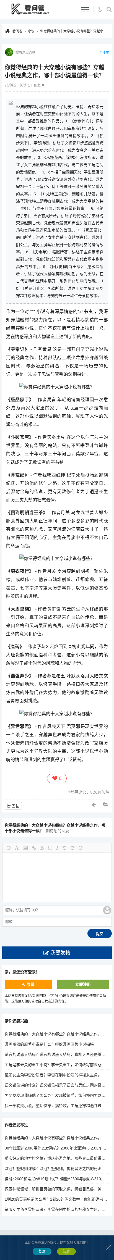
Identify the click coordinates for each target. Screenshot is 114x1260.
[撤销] (64, 848)
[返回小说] (106, 804)
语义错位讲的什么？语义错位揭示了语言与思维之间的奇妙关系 (59, 1085)
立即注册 (83, 984)
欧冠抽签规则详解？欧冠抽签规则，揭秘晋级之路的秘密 (53, 1168)
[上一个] (94, 804)
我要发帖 (60, 953)
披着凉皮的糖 (25, 52)
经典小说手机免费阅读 (90, 792)
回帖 (15, 806)
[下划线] (50, 848)
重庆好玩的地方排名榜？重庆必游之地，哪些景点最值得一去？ (59, 1158)
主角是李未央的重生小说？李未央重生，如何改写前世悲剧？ (57, 1064)
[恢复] (72, 848)
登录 (31, 984)
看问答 (17, 31)
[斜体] (57, 848)
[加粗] (42, 848)
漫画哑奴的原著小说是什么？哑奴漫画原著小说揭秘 (49, 1044)
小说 (31, 31)
